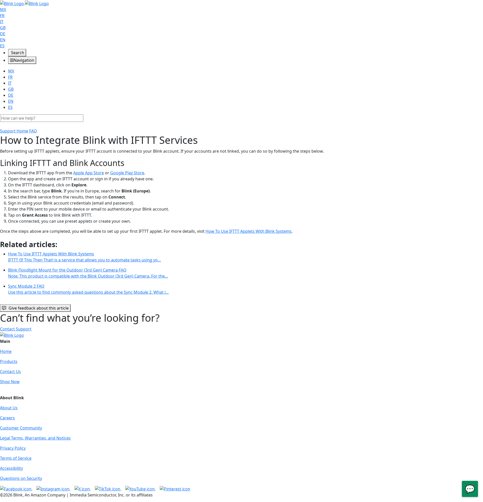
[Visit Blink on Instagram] (53, 488)
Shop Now (10, 381)
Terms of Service (15, 458)
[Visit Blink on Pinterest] (175, 488)
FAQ (33, 131)
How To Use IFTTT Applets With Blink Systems (249, 231)
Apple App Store (88, 173)
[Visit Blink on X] (82, 488)
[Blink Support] (24, 3)
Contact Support (15, 329)
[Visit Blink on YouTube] (140, 488)
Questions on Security (21, 478)
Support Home (14, 131)
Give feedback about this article (39, 308)
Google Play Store (127, 173)
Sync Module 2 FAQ (88, 289)
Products (8, 361)
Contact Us (10, 371)
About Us (9, 408)
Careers (7, 418)
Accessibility (11, 468)
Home (6, 351)
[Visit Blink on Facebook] (16, 488)
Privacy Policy (13, 448)
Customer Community (21, 428)
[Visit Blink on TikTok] (108, 488)
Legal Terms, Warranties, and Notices (35, 438)
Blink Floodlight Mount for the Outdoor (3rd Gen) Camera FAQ (88, 273)
